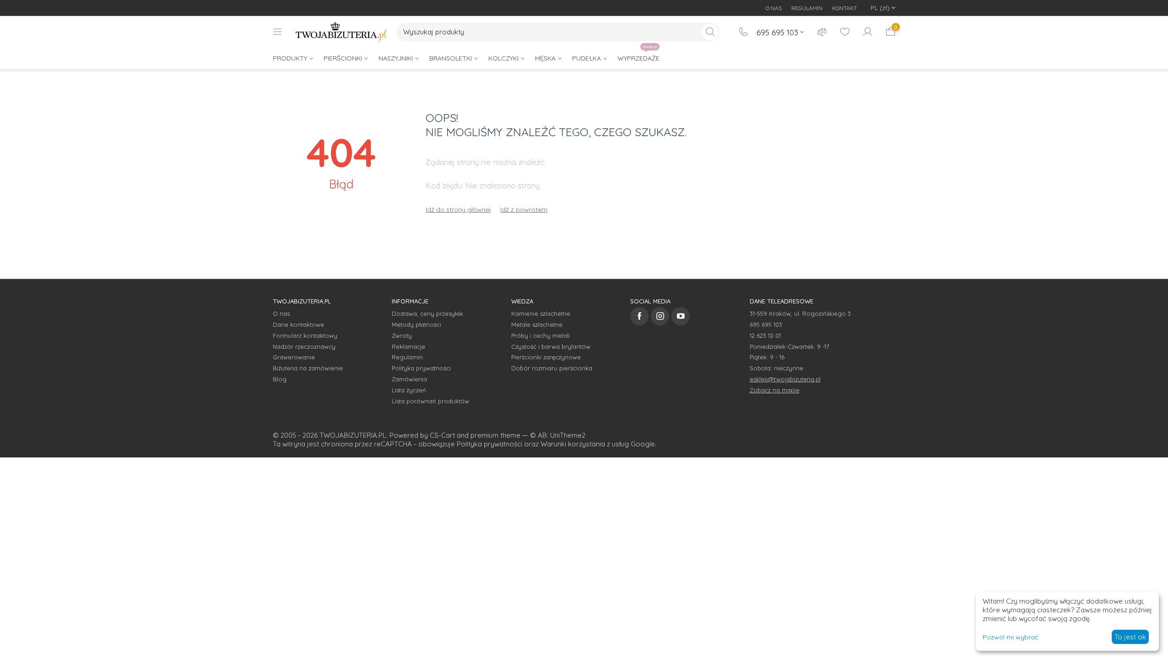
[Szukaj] (710, 32)
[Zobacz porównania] (822, 32)
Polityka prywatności (421, 368)
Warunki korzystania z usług (585, 444)
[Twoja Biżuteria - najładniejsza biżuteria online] (341, 32)
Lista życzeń (409, 390)
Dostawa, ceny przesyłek (427, 313)
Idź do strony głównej (458, 209)
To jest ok (1130, 636)
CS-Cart (442, 435)
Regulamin (407, 357)
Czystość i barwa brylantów (550, 346)
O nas (281, 313)
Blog (280, 379)
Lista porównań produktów (430, 401)
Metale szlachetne (536, 324)
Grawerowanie (294, 357)
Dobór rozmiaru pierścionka (551, 368)
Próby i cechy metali (540, 335)
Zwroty (402, 335)
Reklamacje (408, 346)
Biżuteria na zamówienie (308, 368)
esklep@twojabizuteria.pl (785, 379)
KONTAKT (844, 8)
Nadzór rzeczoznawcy (304, 346)
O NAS (774, 8)
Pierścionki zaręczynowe (546, 357)
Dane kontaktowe (298, 324)
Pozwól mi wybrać (1010, 637)
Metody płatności (416, 324)
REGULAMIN (806, 8)
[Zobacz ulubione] (845, 32)
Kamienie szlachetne (540, 313)
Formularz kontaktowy (305, 335)
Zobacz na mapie (775, 390)
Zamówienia (409, 379)
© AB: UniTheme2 (557, 435)
